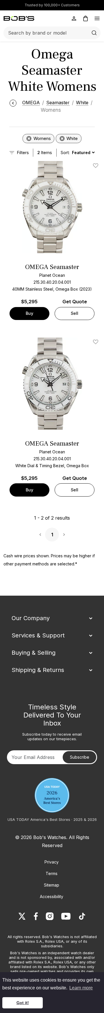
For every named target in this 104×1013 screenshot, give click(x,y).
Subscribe (79, 757)
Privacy (51, 861)
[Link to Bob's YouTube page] (65, 916)
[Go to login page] (74, 18)
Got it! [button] (22, 1002)
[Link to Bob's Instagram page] (49, 916)
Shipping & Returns (38, 670)
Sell (74, 313)
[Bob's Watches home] (18, 18)
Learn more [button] (81, 987)
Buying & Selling (33, 652)
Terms (51, 873)
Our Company (31, 618)
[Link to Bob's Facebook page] (35, 916)
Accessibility (51, 896)
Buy (29, 313)
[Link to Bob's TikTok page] (82, 916)
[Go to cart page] (85, 18)
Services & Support (38, 635)
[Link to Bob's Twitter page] (22, 916)
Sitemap (51, 885)
